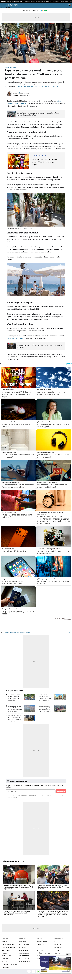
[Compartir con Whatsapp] (38, 971)
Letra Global (23, 950)
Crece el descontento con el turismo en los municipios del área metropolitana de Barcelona (38, 114)
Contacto (40, 944)
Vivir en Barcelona (8, 944)
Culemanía (22, 947)
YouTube (57, 953)
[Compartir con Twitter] (34, 971)
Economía (6, 632)
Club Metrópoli (24, 961)
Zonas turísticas (14, 632)
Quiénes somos (42, 942)
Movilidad (5, 942)
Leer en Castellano (5, 7)
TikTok (56, 950)
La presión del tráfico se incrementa (14, 1)
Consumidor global (26, 956)
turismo (28, 632)
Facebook (57, 944)
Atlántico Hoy (24, 953)
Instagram (58, 947)
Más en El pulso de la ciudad (14, 861)
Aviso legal (40, 950)
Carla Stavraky (16, 92)
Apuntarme (61, 791)
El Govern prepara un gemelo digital (60, 1)
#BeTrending (6, 967)
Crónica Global (24, 942)
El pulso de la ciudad (10, 67)
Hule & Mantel (24, 958)
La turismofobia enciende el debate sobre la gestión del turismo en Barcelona (39, 346)
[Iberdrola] (44, 10)
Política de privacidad (44, 953)
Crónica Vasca (24, 944)
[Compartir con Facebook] (29, 971)
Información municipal (9, 964)
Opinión (4, 961)
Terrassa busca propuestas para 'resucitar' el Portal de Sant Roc (37, 1)
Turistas (22, 632)
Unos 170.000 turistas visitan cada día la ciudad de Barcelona (37, 86)
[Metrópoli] (36, 5)
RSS (38, 947)
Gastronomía (6, 956)
